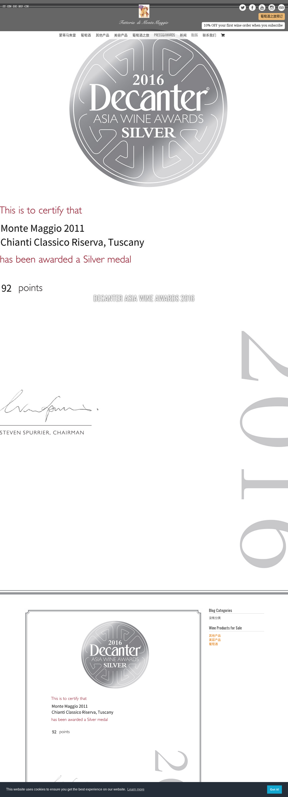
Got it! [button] (274, 789)
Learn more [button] (135, 789)
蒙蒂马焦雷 (67, 35)
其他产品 (102, 35)
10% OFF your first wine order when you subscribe (243, 25)
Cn (26, 6)
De (15, 6)
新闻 (183, 35)
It (4, 6)
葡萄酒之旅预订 (272, 16)
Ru (21, 6)
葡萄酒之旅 (140, 35)
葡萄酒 (86, 35)
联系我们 (209, 35)
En (9, 6)
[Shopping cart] (223, 35)
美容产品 (121, 35)
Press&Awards (164, 35)
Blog (194, 35)
